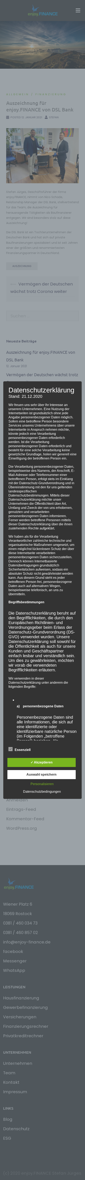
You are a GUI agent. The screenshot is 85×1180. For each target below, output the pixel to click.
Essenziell (23, 750)
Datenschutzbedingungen (42, 791)
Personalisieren (42, 784)
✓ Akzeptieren (42, 762)
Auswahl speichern (41, 774)
